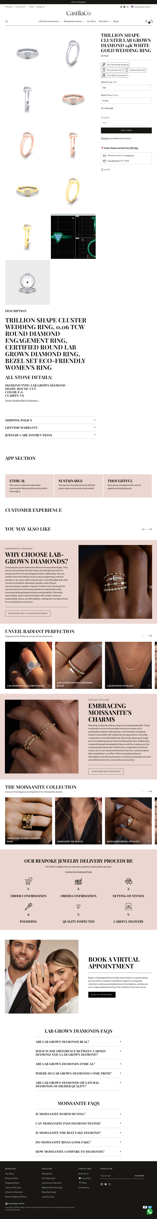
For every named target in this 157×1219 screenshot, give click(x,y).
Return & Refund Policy (16, 1197)
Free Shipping (113, 161)
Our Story (9, 1173)
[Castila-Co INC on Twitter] (127, 7)
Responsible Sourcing (52, 1187)
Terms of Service (13, 1187)
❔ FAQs (82, 1183)
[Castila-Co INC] (78, 13)
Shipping (105, 138)
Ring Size (105, 117)
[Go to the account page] (145, 21)
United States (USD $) (142, 7)
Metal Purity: (109, 82)
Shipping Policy (12, 1183)
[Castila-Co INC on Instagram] (121, 7)
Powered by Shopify (12, 1210)
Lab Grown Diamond (51, 1183)
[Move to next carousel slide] (150, 529)
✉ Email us (83, 1173)
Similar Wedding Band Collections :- (22, 400)
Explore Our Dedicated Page (78, 872)
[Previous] (53, 2)
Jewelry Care (48, 1197)
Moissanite (47, 1173)
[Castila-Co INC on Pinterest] (124, 7)
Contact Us (83, 1187)
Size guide (108, 108)
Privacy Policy (11, 1178)
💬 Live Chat (84, 1178)
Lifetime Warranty (14, 1192)
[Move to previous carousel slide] (144, 529)
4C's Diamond (48, 1178)
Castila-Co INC (24, 1207)
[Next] (103, 2)
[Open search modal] (6, 21)
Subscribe (139, 1176)
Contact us (129, 155)
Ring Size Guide (49, 1192)
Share (107, 170)
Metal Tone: (109, 95)
